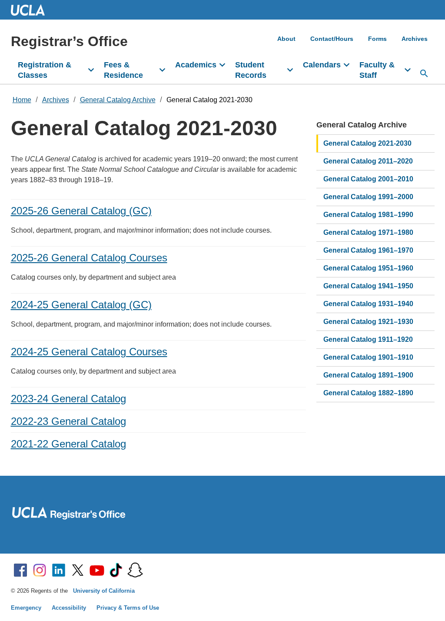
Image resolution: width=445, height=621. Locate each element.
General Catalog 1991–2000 (368, 196)
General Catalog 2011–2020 (368, 161)
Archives (415, 38)
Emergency (26, 607)
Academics (195, 64)
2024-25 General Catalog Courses (89, 351)
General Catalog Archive (118, 100)
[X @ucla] (77, 570)
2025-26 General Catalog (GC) (81, 211)
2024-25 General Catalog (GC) (81, 304)
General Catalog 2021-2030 (209, 100)
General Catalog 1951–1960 (368, 268)
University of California (104, 591)
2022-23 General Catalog (68, 421)
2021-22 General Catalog (68, 444)
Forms (377, 38)
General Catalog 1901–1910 (368, 357)
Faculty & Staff (377, 70)
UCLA (32, 10)
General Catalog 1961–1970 (368, 250)
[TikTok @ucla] (116, 570)
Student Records (250, 70)
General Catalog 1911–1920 (368, 339)
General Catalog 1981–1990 (368, 214)
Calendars (322, 64)
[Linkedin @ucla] (58, 570)
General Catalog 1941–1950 (368, 286)
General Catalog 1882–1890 (368, 393)
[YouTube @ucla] (96, 570)
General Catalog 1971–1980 (368, 232)
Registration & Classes (44, 70)
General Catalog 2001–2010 (368, 179)
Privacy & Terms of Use (127, 607)
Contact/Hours (331, 38)
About (286, 38)
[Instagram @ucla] (39, 570)
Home (22, 100)
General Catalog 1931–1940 (368, 303)
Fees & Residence (123, 70)
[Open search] (424, 73)
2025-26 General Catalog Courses (89, 258)
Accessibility (69, 607)
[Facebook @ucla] (20, 570)
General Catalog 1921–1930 (368, 321)
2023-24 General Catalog (68, 398)
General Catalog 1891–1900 (368, 375)
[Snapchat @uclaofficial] (135, 570)
